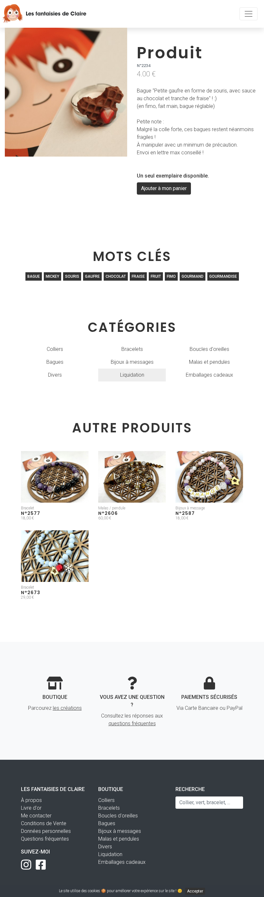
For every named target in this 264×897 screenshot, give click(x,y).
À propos (31, 800)
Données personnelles (46, 831)
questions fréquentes (132, 723)
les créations (67, 708)
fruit (156, 276)
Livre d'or (31, 808)
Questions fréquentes (45, 839)
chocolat (116, 276)
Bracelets (132, 349)
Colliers (55, 349)
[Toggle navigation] (249, 13)
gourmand (192, 276)
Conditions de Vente (43, 823)
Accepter (195, 891)
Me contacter (36, 816)
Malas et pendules (209, 362)
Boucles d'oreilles (209, 349)
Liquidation (132, 375)
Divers (55, 375)
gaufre (92, 276)
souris (72, 276)
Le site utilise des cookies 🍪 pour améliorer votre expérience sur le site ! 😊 (131, 891)
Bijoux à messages (132, 362)
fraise (138, 276)
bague (33, 276)
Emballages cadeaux (209, 375)
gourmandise (223, 276)
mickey (52, 276)
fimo (171, 276)
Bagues (54, 362)
